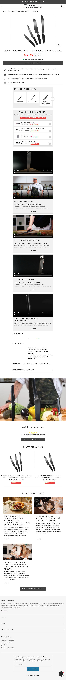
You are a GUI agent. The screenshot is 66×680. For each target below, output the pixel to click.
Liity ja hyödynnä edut (33, 669)
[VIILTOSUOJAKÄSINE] (18, 135)
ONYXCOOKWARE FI (33, 675)
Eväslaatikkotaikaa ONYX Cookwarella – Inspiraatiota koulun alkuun (16, 565)
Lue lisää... (4, 611)
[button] (64, 6)
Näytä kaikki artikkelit (33, 588)
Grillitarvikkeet (19, 11)
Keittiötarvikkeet (11, 11)
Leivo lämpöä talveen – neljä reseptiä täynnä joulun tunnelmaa (48, 518)
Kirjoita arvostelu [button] (33, 439)
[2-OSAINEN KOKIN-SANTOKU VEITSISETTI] (49, 462)
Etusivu (4, 11)
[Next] (52, 98)
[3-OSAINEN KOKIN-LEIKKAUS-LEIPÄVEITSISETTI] (16, 462)
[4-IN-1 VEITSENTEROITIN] (18, 141)
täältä (38, 338)
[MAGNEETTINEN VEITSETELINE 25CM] (18, 129)
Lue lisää (33, 211)
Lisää (49, 124)
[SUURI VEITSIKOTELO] (18, 122)
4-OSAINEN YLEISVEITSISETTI (31, 11)
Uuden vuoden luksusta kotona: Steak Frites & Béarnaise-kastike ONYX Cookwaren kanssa (17, 520)
